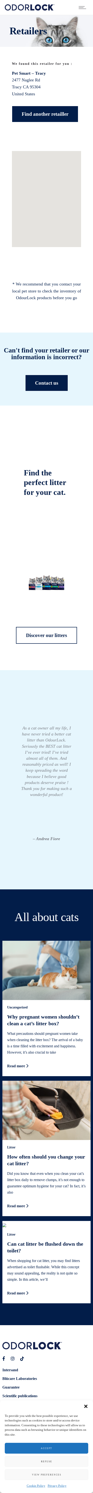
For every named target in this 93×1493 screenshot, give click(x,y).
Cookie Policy (36, 1485)
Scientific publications (19, 1396)
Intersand (10, 1370)
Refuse (46, 1461)
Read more (16, 1066)
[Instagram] (13, 1358)
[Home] (29, 9)
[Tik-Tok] (22, 1358)
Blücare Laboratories (19, 1379)
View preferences (46, 1475)
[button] (85, 1406)
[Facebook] (3, 1358)
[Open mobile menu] (83, 7)
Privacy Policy (57, 1485)
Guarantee (11, 1387)
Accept (46, 1448)
